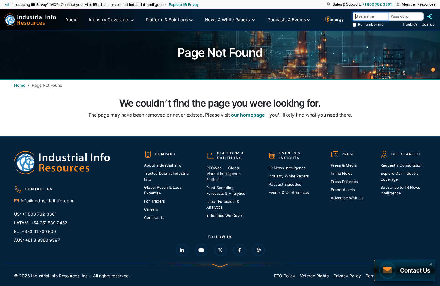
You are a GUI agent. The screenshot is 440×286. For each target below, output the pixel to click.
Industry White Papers (288, 176)
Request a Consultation (401, 165)
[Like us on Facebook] (239, 250)
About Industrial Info (162, 165)
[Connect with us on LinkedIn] (182, 250)
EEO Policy (284, 275)
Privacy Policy (347, 275)
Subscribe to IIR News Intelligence (400, 190)
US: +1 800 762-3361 (35, 214)
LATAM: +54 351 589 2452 (40, 222)
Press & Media (344, 165)
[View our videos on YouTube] (201, 250)
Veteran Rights (314, 275)
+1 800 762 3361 (377, 4)
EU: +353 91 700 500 (35, 231)
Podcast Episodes (284, 184)
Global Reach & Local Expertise (163, 190)
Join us (428, 24)
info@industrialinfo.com (47, 200)
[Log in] (429, 16)
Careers (151, 209)
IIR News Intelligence (287, 168)
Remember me (370, 24)
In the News (341, 173)
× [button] (431, 263)
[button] (329, 4)
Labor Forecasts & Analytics (222, 204)
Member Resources (418, 4)
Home (19, 85)
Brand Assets (343, 190)
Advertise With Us (347, 198)
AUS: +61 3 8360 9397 (37, 240)
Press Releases (344, 181)
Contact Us (154, 217)
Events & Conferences (288, 192)
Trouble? (409, 24)
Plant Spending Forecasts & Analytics (225, 190)
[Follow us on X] (220, 250)
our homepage (248, 115)
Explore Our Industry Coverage (399, 176)
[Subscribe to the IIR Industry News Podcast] (259, 250)
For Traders (154, 201)
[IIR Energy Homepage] (333, 20)
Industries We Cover (224, 215)
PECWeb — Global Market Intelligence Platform (223, 174)
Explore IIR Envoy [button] (184, 4)
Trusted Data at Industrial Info (166, 176)
